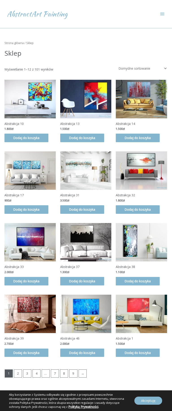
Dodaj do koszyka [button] (26, 138)
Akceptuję (148, 400)
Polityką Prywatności (83, 406)
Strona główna (14, 43)
